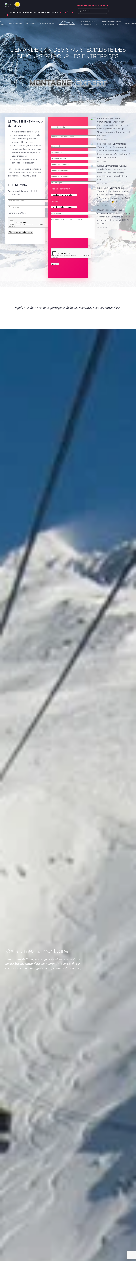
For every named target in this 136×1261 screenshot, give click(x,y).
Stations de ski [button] (47, 23)
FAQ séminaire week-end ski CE (89, 23)
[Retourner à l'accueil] (68, 23)
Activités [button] (31, 23)
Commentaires (104, 122)
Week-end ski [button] (15, 23)
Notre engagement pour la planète (111, 23)
